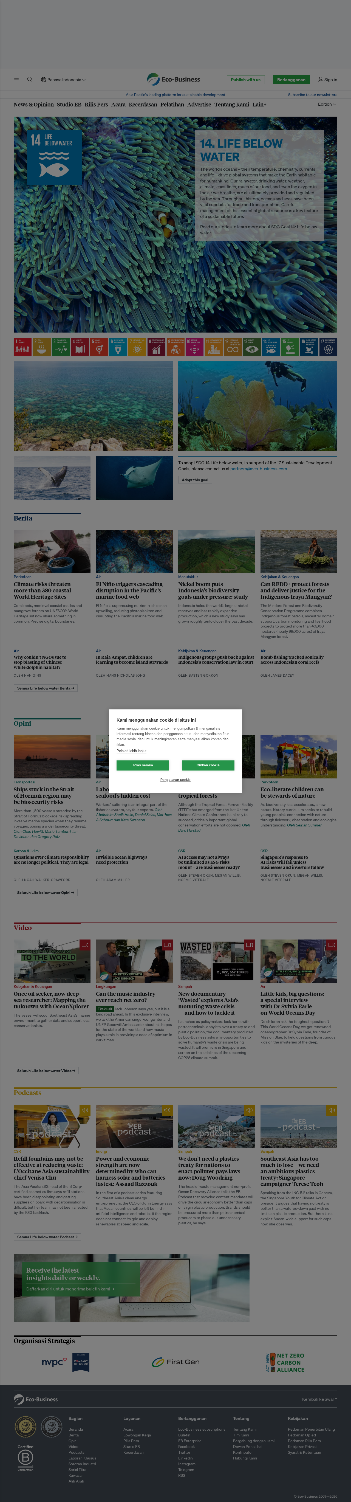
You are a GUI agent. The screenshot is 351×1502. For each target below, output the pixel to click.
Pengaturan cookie (175, 780)
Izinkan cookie (208, 765)
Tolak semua (143, 765)
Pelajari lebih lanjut (131, 751)
